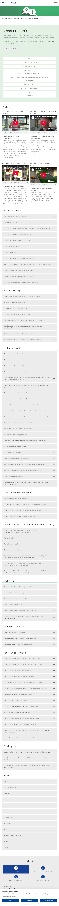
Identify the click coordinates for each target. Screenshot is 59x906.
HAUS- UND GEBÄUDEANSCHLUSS (29, 74)
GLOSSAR (29, 96)
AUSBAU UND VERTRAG (29, 70)
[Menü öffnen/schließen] (55, 3)
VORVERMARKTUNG (29, 66)
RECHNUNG (29, 81)
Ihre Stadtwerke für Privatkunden (10, 18)
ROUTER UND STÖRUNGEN (29, 88)
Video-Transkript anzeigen (11, 132)
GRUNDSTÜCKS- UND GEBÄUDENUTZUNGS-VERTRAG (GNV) (29, 77)
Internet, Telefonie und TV (26, 18)
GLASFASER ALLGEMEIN (29, 62)
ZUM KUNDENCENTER (12, 48)
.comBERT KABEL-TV (29, 84)
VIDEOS (29, 59)
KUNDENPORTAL (29, 92)
